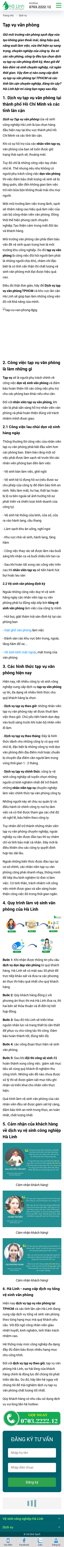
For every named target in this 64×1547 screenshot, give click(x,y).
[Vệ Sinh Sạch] (13, 5)
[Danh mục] (58, 5)
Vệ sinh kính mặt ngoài (20, 652)
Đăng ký (32, 1482)
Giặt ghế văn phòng (17, 630)
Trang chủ (8, 15)
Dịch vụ (23, 15)
